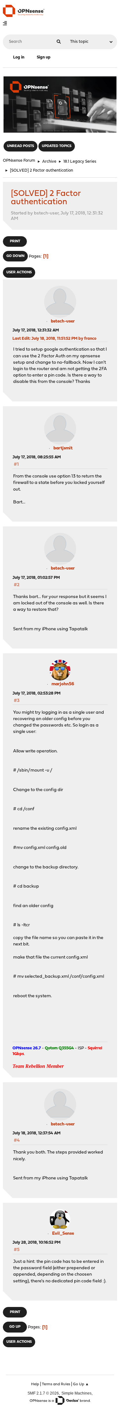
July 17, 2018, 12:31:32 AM (35, 330)
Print (15, 241)
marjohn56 (63, 684)
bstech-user (63, 321)
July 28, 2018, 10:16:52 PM (36, 1242)
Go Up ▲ (81, 1384)
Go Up (14, 1327)
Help (35, 1384)
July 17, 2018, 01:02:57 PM (36, 578)
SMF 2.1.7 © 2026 (43, 1393)
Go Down (15, 256)
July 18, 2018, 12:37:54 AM (36, 1133)
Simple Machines (76, 1393)
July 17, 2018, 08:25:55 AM (36, 457)
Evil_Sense (63, 1233)
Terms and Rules (56, 1384)
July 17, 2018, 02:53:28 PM (36, 693)
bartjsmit (63, 448)
